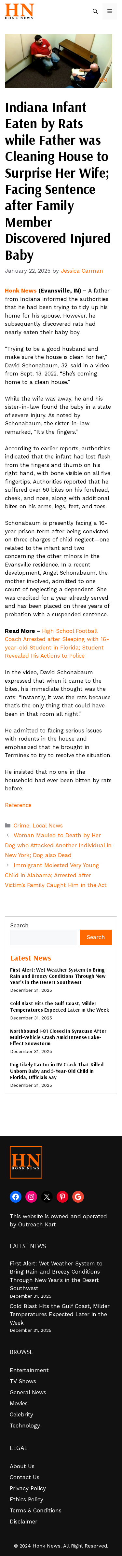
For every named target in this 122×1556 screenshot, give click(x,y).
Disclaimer (23, 1521)
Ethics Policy (26, 1499)
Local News (48, 825)
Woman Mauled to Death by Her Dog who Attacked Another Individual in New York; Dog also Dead (58, 845)
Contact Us (24, 1477)
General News (28, 1392)
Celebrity (21, 1414)
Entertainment (29, 1370)
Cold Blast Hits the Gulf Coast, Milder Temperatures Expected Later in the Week (59, 1006)
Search (19, 925)
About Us (22, 1466)
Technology (25, 1425)
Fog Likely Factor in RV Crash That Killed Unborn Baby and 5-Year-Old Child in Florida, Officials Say (56, 1070)
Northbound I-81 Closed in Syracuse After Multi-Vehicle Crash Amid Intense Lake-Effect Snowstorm (58, 1037)
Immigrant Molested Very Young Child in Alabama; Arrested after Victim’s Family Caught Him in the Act (56, 875)
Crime (21, 825)
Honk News (21, 290)
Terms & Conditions (35, 1510)
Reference (18, 805)
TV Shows (23, 1381)
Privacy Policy (28, 1488)
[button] (95, 11)
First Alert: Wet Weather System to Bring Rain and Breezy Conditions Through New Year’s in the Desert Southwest (57, 975)
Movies (19, 1403)
